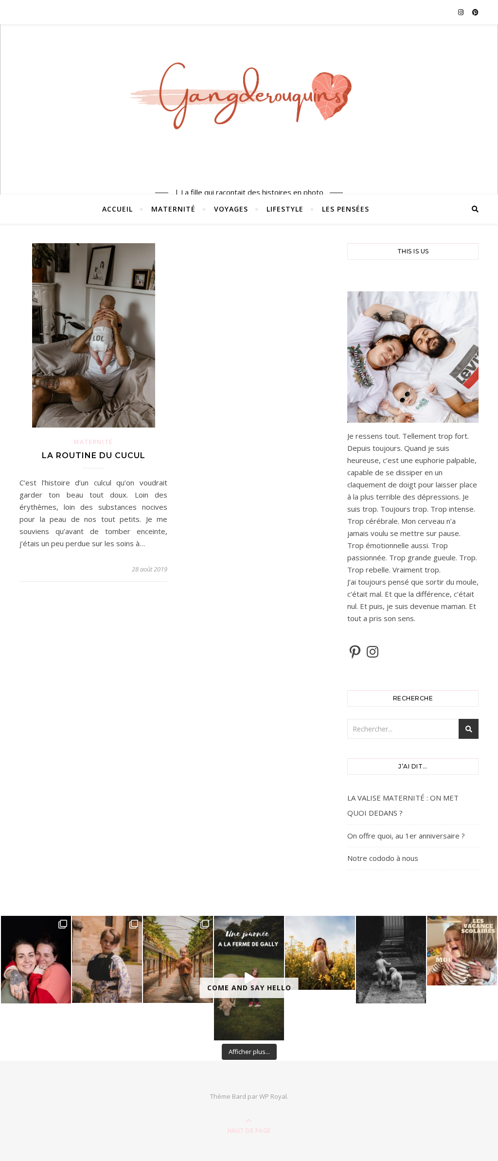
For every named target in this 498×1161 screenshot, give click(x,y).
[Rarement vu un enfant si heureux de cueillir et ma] (178, 959)
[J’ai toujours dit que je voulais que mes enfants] (36, 959)
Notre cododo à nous (382, 858)
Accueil (117, 209)
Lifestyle (285, 209)
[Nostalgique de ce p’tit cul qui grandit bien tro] (391, 959)
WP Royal (273, 1096)
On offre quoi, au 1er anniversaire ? (406, 835)
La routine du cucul (93, 455)
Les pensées (345, 209)
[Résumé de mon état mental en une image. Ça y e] (462, 951)
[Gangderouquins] (249, 102)
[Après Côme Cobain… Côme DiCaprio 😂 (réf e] (107, 959)
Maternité (173, 209)
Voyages (231, 209)
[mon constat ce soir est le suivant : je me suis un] (320, 953)
